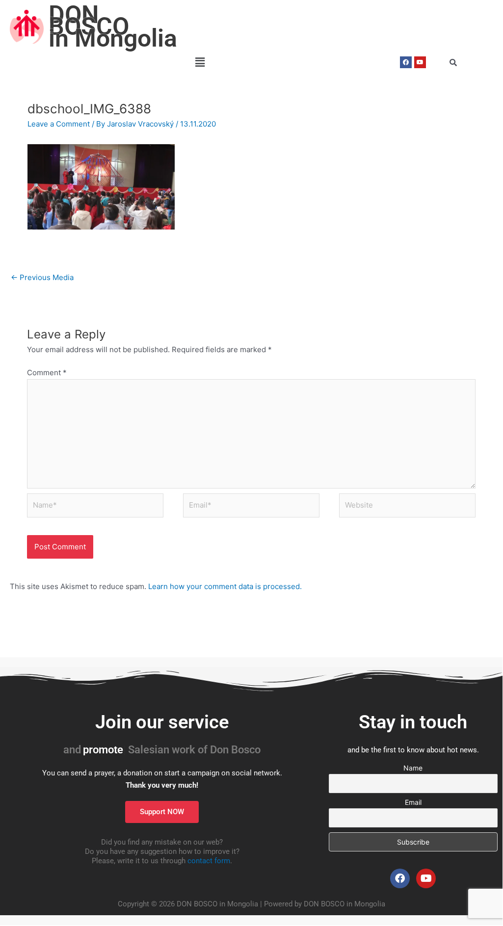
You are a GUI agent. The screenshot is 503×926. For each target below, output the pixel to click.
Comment (47, 372)
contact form (208, 860)
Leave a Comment (58, 124)
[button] (199, 62)
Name (413, 768)
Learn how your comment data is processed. (225, 586)
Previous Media (42, 277)
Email (413, 802)
